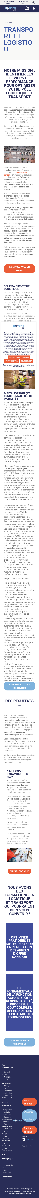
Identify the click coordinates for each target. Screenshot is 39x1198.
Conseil (7, 1072)
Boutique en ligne (28, 1130)
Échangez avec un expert (19, 269)
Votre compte (28, 1102)
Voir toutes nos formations (19, 1042)
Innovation (8, 1079)
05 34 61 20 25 (29, 1139)
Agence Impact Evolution (23, 1193)
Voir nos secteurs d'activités (19, 686)
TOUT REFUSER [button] (26, 361)
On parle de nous (19, 871)
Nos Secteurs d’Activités (6, 1138)
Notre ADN (8, 1129)
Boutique (7, 1077)
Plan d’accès (27, 1146)
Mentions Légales (18, 1189)
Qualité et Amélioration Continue (7, 1119)
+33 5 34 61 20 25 (10, 2)
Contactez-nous (24, 2)
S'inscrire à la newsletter (29, 1115)
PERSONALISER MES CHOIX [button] (19, 357)
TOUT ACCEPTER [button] (12, 361)
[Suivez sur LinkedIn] (33, 2)
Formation (8, 1074)
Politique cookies (18, 366)
